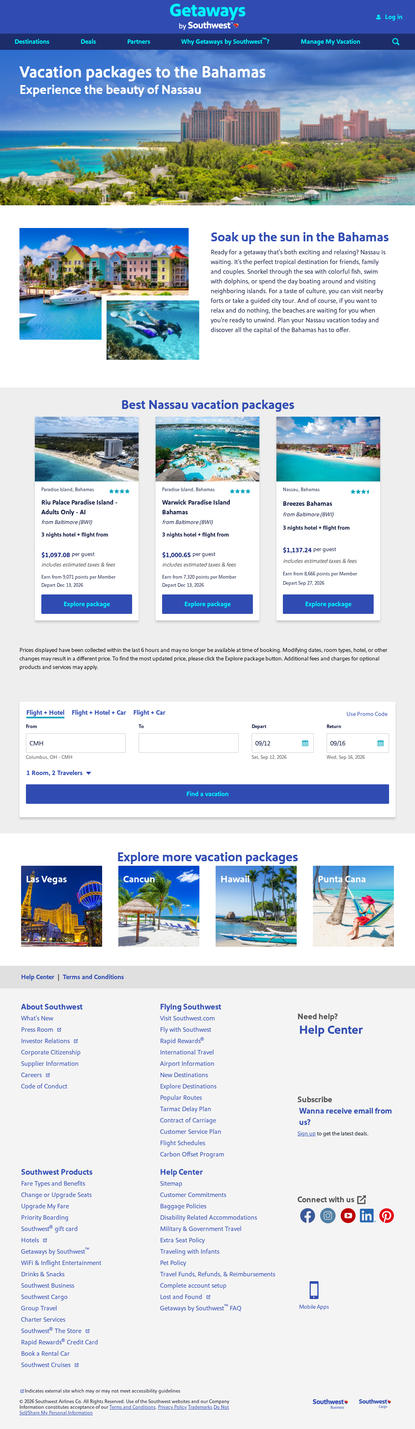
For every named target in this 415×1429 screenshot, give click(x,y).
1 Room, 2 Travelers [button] (54, 773)
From (31, 727)
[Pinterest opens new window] (387, 1215)
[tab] (45, 713)
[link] (86, 604)
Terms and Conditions (132, 1407)
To (141, 727)
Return (334, 727)
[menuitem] (40, 42)
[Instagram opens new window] (328, 1215)
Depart (259, 727)
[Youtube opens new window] (348, 1215)
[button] (207, 16)
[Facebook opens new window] (307, 1215)
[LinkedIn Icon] (368, 1215)
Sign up (306, 1133)
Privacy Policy (172, 1407)
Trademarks (200, 1407)
